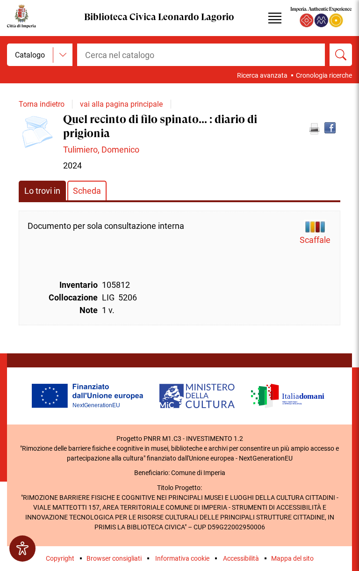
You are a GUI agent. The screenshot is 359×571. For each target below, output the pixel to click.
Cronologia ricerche (324, 75)
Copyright (60, 558)
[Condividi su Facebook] (330, 127)
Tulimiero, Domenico (101, 149)
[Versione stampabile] (314, 128)
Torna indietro (42, 104)
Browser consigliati (114, 558)
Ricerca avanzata (262, 75)
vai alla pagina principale (121, 104)
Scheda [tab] (87, 191)
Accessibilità (241, 558)
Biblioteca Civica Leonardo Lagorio (159, 17)
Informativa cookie (182, 558)
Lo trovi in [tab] (42, 191)
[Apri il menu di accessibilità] (22, 548)
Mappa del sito (292, 558)
